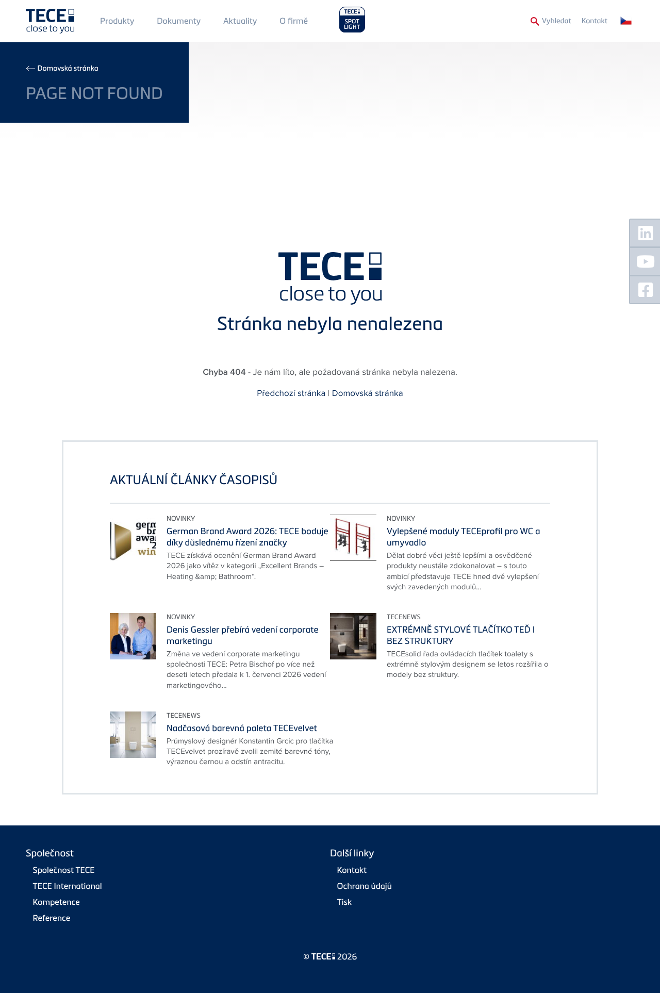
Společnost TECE (64, 869)
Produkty (117, 20)
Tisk (344, 901)
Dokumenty (179, 20)
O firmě (293, 20)
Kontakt (594, 21)
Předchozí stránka (291, 393)
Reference (52, 917)
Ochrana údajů (364, 885)
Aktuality (240, 20)
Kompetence (56, 901)
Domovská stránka (67, 68)
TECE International (67, 885)
